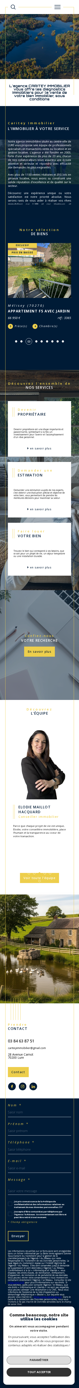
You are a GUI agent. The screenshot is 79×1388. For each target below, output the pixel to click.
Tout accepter (39, 1372)
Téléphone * (21, 1142)
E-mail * (17, 1161)
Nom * (15, 1105)
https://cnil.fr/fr (16, 1282)
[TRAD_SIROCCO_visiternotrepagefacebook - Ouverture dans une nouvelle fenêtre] (12, 1086)
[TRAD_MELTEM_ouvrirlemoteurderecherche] (13, 7)
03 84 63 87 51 (21, 1041)
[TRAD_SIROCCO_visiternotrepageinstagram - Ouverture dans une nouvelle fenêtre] (23, 1086)
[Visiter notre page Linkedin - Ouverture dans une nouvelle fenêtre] (33, 1086)
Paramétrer (39, 1360)
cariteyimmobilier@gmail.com (27, 1048)
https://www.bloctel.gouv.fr (48, 1296)
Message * (19, 1179)
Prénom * (18, 1123)
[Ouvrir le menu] (57, 7)
